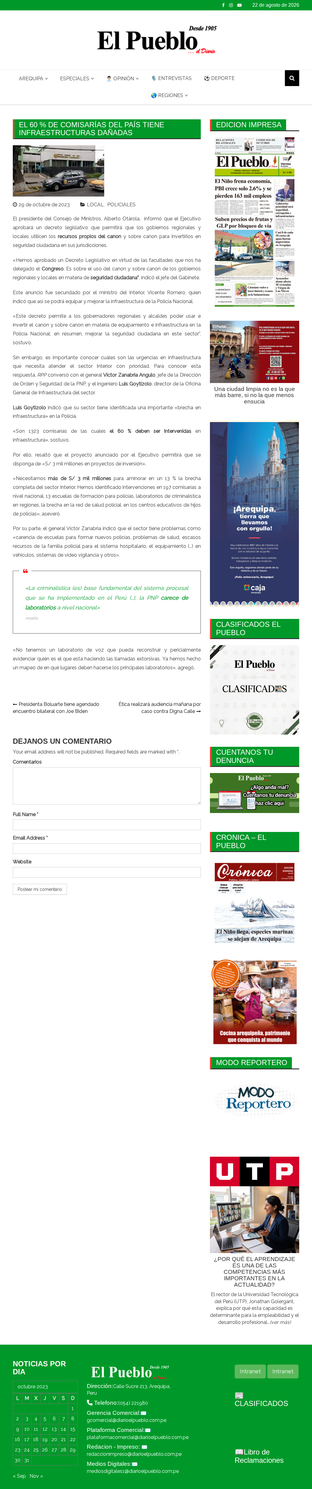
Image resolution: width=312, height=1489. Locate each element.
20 (54, 1439)
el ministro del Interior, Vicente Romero (139, 292)
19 (45, 1439)
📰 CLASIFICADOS (261, 1399)
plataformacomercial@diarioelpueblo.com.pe (138, 1437)
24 (27, 1450)
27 (54, 1450)
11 (36, 1429)
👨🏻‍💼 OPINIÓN (120, 78)
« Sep (19, 1476)
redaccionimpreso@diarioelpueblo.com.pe (134, 1454)
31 (26, 1460)
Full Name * (25, 814)
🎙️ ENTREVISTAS (171, 78)
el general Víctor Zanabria (71, 528)
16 (17, 1439)
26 (45, 1450)
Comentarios (27, 762)
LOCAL (95, 205)
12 (45, 1429)
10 (27, 1429)
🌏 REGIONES (167, 95)
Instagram (231, 5)
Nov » (36, 1476)
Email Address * (30, 838)
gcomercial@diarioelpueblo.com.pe (126, 1420)
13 (54, 1429)
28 (63, 1450)
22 (73, 1439)
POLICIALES (121, 205)
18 (35, 1439)
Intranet (250, 1371)
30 (17, 1460)
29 (73, 1450)
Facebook (223, 5)
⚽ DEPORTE (219, 78)
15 (72, 1429)
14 (63, 1429)
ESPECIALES (74, 78)
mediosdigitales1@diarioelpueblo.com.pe (133, 1471)
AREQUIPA (31, 78)
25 (36, 1450)
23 (17, 1450)
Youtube (239, 5)
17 (26, 1439)
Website (22, 862)
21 (63, 1439)
